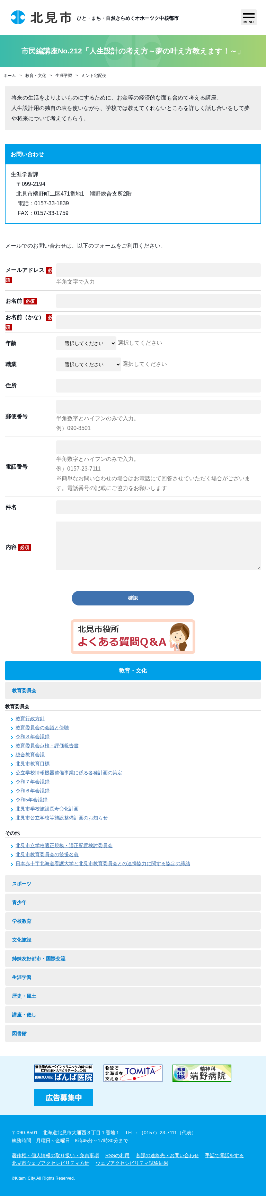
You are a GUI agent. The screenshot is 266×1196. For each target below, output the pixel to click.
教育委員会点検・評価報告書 (47, 745)
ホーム (9, 75)
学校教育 (22, 921)
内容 (17, 547)
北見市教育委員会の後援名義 (47, 854)
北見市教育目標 (33, 763)
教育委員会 (24, 690)
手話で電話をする (224, 1155)
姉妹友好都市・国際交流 (38, 958)
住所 (11, 385)
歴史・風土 (24, 996)
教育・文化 (35, 75)
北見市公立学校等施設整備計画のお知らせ (62, 817)
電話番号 (17, 467)
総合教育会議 (30, 754)
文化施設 (22, 940)
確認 (133, 598)
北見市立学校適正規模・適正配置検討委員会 (64, 845)
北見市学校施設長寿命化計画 (47, 808)
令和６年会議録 (33, 790)
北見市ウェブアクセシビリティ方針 (50, 1163)
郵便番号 (17, 416)
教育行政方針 (30, 718)
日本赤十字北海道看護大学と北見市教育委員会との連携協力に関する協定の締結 (103, 863)
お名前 (20, 301)
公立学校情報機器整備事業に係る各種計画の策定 (69, 772)
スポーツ (22, 883)
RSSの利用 (117, 1155)
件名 (11, 507)
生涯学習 (63, 75)
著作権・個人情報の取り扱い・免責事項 (55, 1155)
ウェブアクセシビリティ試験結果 (132, 1163)
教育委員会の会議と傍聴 (42, 727)
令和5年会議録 (31, 799)
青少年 (19, 902)
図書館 (19, 1033)
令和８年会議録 (33, 736)
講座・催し (24, 1014)
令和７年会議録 (33, 781)
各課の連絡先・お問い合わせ (167, 1155)
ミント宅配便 (93, 75)
